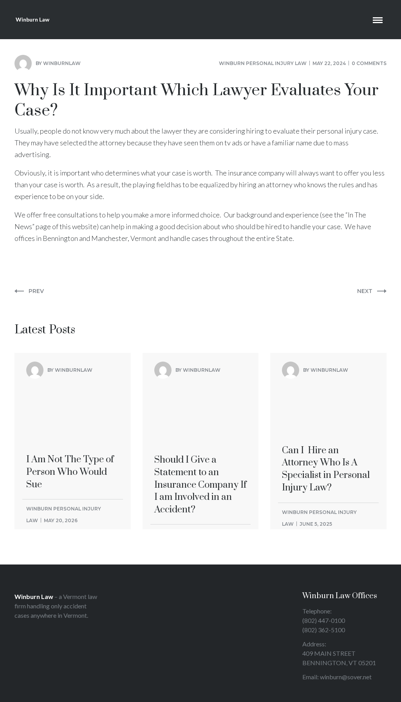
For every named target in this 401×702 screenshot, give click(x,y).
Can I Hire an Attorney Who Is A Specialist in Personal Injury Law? (326, 413)
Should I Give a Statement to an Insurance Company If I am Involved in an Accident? (200, 419)
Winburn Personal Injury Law (263, 63)
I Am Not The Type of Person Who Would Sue (70, 406)
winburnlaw (62, 63)
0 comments (369, 63)
